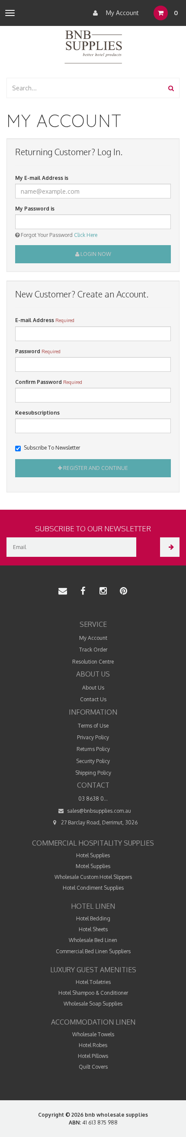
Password (27, 351)
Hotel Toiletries (93, 982)
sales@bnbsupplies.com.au (98, 811)
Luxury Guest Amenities (93, 969)
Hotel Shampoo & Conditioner (93, 993)
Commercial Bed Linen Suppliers (93, 951)
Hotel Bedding (93, 918)
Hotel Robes (93, 1045)
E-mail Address (34, 320)
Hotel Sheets (93, 929)
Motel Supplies (93, 866)
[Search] (171, 88)
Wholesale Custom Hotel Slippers (93, 877)
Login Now (95, 254)
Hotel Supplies (93, 855)
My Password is (35, 208)
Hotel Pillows (93, 1056)
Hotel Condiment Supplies (93, 888)
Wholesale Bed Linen (93, 940)
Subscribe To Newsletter (52, 447)
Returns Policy (93, 749)
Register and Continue (95, 468)
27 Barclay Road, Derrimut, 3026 (99, 822)
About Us (93, 687)
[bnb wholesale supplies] (93, 46)
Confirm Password (38, 382)
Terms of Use (93, 725)
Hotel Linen (93, 906)
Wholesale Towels (93, 1034)
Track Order (93, 649)
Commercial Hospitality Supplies (93, 843)
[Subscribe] (170, 547)
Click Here (85, 235)
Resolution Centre (93, 661)
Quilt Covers (93, 1067)
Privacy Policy (93, 737)
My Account (121, 12)
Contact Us (93, 699)
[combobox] (85, 88)
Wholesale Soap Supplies (93, 1003)
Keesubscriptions (37, 412)
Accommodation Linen (93, 1022)
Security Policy (93, 761)
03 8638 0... (93, 798)
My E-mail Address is (41, 178)
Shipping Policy (93, 773)
